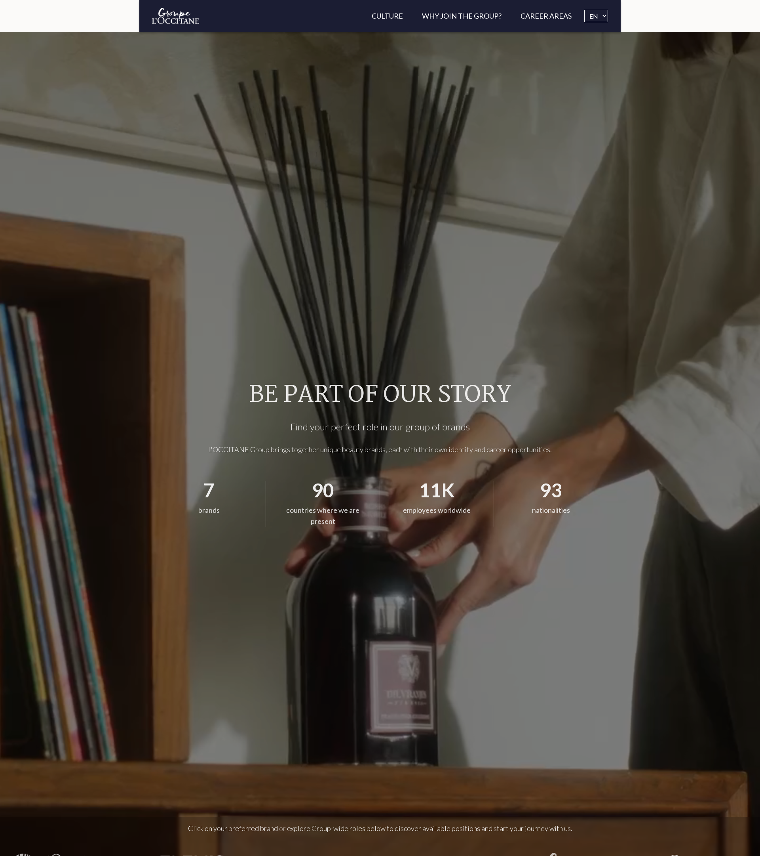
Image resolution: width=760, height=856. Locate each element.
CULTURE (387, 15)
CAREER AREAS (546, 15)
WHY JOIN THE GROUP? (462, 15)
